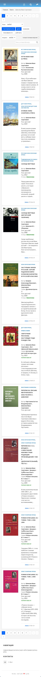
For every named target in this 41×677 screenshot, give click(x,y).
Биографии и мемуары (28, 387)
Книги (12, 10)
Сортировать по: (8, 29)
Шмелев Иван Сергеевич (28, 585)
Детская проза (26, 104)
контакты (16, 650)
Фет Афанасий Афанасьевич (29, 348)
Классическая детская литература (29, 107)
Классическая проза (28, 264)
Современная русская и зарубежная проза (29, 160)
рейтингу (19, 33)
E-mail (10, 662)
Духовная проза (31, 289)
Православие (25, 330)
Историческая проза (28, 49)
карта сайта (23, 650)
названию (26, 29)
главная (5, 650)
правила (30, 650)
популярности (8, 33)
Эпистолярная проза (28, 443)
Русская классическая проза (29, 52)
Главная (5, 10)
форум (11, 650)
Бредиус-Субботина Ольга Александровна (28, 472)
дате (18, 29)
